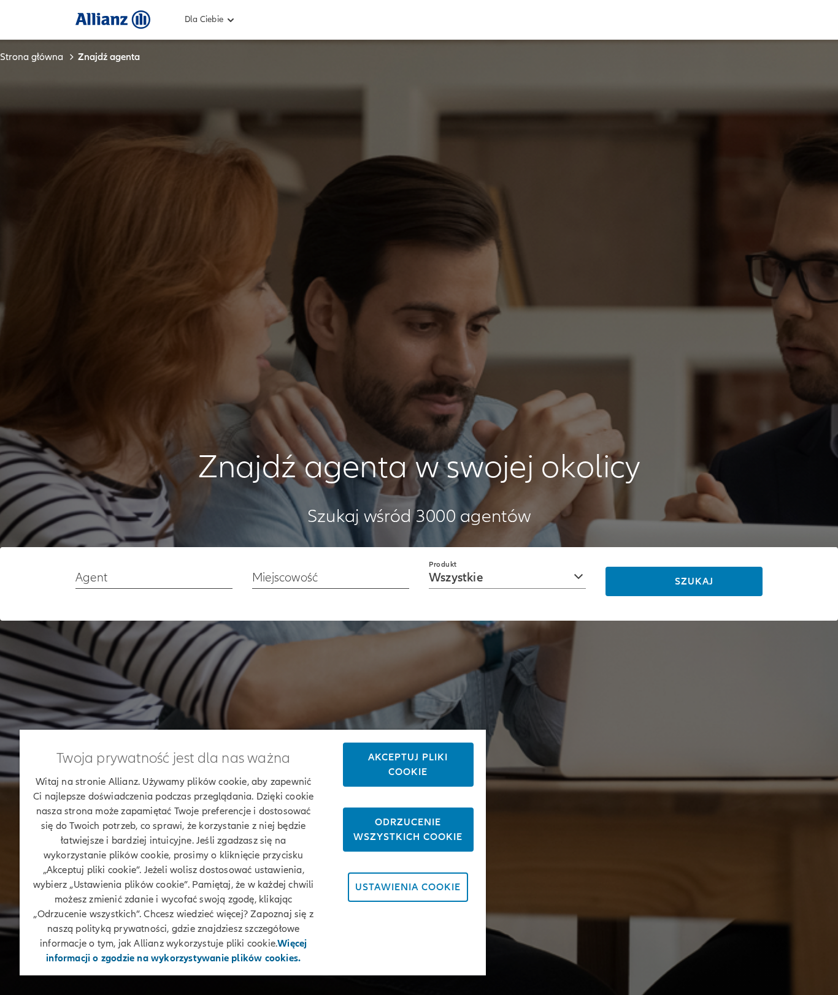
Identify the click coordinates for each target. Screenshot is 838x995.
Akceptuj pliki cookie (408, 764)
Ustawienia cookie (408, 887)
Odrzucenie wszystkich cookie (408, 829)
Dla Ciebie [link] (204, 19)
